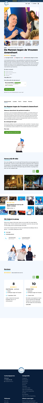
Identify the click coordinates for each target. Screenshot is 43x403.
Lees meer (28, 304)
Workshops (24, 383)
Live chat (8, 232)
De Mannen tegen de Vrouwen (14, 292)
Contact (25, 101)
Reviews (30, 101)
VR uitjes (24, 392)
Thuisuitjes (24, 386)
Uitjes (5, 47)
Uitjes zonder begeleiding (28, 391)
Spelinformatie (7, 101)
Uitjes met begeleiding (27, 389)
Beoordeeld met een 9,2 (17, 272)
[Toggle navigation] (38, 3)
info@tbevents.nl (10, 234)
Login (28, 3)
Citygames (24, 378)
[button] (37, 171)
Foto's (19, 101)
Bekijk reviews (10, 208)
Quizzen (24, 384)
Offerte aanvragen (9, 89)
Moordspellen (25, 394)
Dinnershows (25, 381)
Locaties (15, 101)
